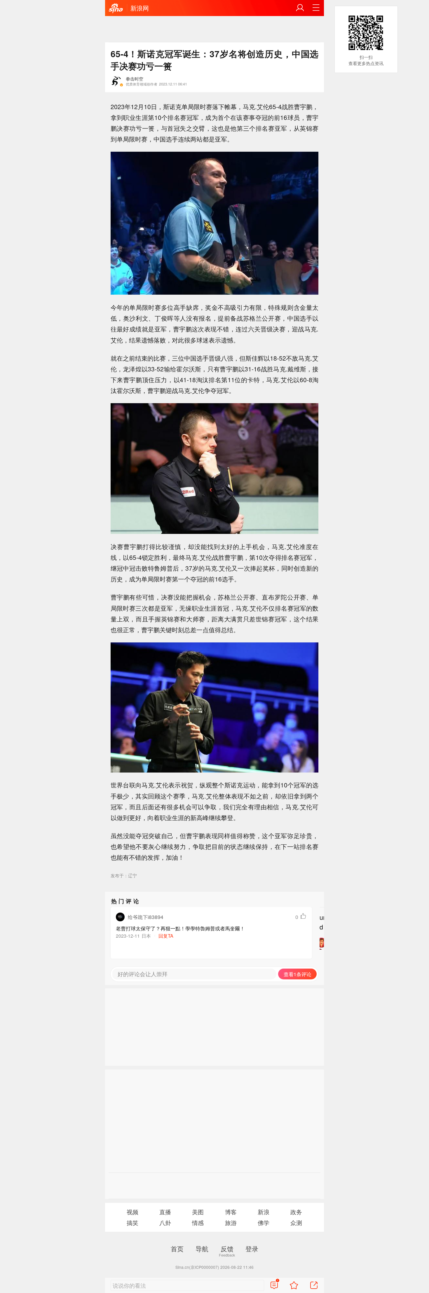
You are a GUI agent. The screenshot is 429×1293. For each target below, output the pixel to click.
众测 (296, 1222)
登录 (251, 1248)
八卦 (165, 1222)
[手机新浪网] (116, 8)
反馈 (227, 1248)
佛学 (263, 1222)
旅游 (231, 1222)
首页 (177, 1248)
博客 (231, 1212)
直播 (165, 1212)
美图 (198, 1212)
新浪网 (139, 8)
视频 (132, 1212)
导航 (202, 1248)
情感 (198, 1222)
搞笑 (132, 1222)
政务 (296, 1212)
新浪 (263, 1212)
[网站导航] (316, 8)
